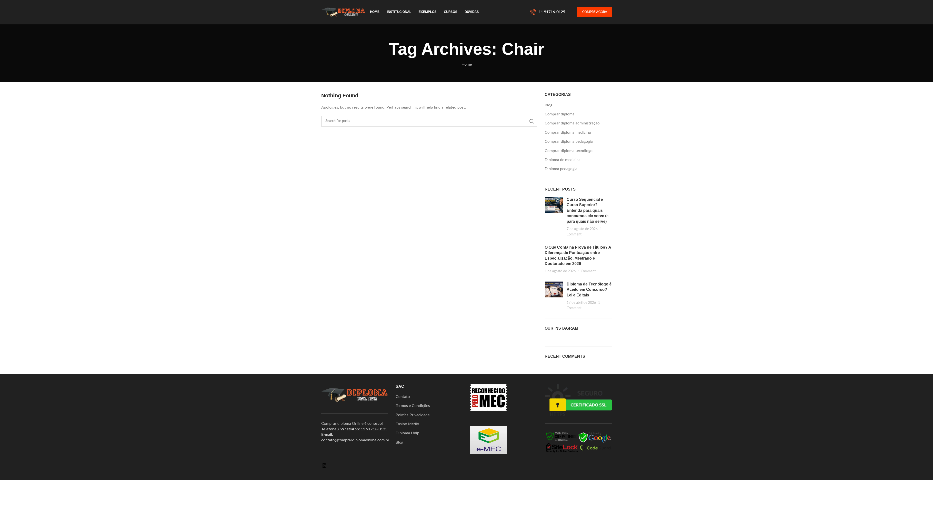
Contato (403, 397)
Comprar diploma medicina (568, 132)
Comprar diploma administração (572, 123)
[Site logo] (343, 12)
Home (466, 64)
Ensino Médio (407, 424)
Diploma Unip (407, 433)
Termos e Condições (413, 406)
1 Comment (587, 271)
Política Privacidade (413, 415)
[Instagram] (324, 467)
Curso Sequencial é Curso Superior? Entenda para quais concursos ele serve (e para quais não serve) (588, 210)
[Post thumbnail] (554, 217)
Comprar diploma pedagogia (569, 141)
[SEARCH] (531, 121)
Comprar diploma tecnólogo (568, 151)
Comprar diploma (559, 114)
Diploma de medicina (563, 160)
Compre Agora (594, 12)
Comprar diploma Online (342, 424)
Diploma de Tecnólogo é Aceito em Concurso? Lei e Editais (589, 289)
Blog (548, 105)
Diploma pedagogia (561, 169)
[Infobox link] (547, 12)
